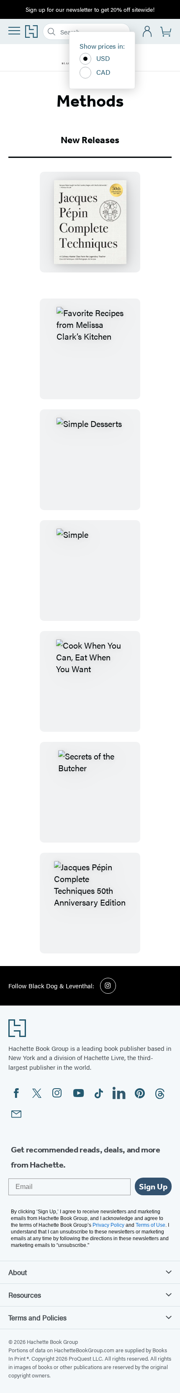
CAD (103, 72)
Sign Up (153, 1186)
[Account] (147, 31)
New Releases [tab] (90, 140)
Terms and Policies (37, 1317)
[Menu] (14, 30)
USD (103, 58)
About (17, 1272)
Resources (24, 1295)
